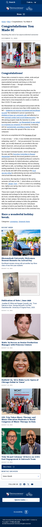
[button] (10, 2)
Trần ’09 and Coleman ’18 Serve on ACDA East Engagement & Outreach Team (21, 458)
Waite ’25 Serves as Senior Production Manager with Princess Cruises (20, 343)
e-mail (6, 521)
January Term (12, 184)
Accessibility (18, 512)
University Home (24, 222)
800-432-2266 (16, 521)
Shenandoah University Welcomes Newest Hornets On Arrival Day (18, 259)
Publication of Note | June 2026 (16, 300)
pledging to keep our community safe (14, 115)
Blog (8, 22)
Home (4, 22)
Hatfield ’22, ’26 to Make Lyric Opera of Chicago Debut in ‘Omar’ (20, 381)
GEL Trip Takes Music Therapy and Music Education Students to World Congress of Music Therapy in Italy (19, 419)
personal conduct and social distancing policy (20, 117)
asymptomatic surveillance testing (18, 127)
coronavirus (14, 222)
